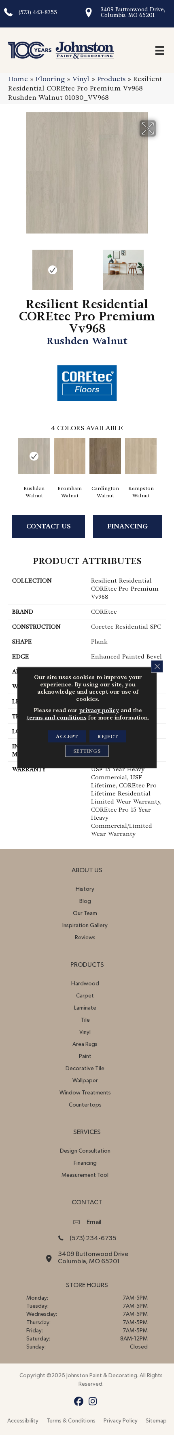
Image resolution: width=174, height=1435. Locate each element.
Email (94, 1222)
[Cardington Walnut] (105, 456)
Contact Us (48, 526)
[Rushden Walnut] (34, 456)
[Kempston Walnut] (141, 456)
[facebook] (79, 1402)
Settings (87, 751)
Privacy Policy (121, 1421)
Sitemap (156, 1421)
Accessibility (22, 1421)
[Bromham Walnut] (69, 456)
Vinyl (80, 79)
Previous (12, 266)
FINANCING (127, 526)
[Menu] (160, 50)
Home (18, 79)
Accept (67, 736)
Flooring (50, 79)
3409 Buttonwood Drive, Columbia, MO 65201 (133, 12)
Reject (108, 736)
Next (162, 266)
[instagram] (93, 1402)
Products (111, 79)
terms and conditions (57, 717)
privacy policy (99, 710)
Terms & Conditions (71, 1421)
